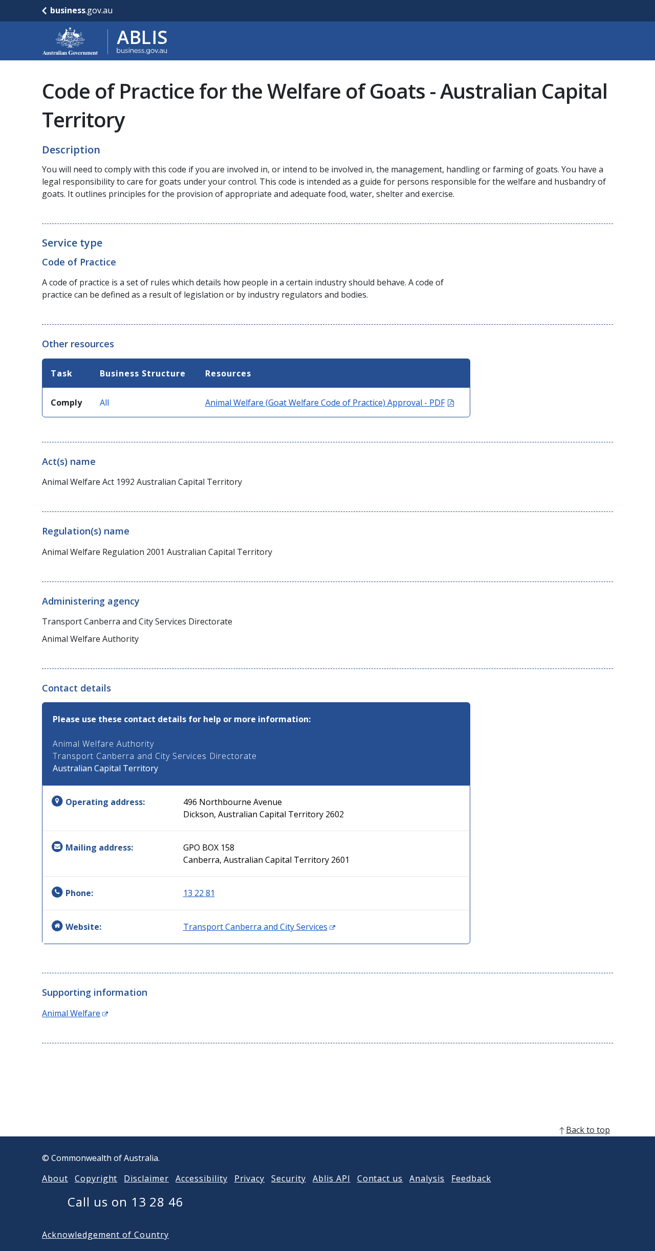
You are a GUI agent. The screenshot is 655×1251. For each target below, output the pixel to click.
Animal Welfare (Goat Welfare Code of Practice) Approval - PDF (329, 402)
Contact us (380, 1178)
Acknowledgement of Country (105, 1234)
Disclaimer (146, 1178)
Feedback (471, 1178)
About (55, 1178)
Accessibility (201, 1178)
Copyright (96, 1178)
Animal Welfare (75, 1013)
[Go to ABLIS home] (105, 41)
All (104, 402)
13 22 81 (199, 893)
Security (288, 1178)
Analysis (427, 1178)
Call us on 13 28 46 (126, 1201)
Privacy (249, 1178)
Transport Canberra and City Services (259, 927)
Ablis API (332, 1178)
